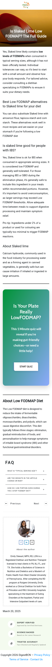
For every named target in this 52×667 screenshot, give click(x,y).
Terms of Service (18, 659)
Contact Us (36, 659)
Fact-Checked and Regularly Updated (31, 645)
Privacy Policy (42, 654)
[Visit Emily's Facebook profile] (21, 542)
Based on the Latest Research (29, 635)
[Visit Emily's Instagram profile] (32, 542)
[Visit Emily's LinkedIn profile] (26, 542)
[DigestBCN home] (26, 5)
